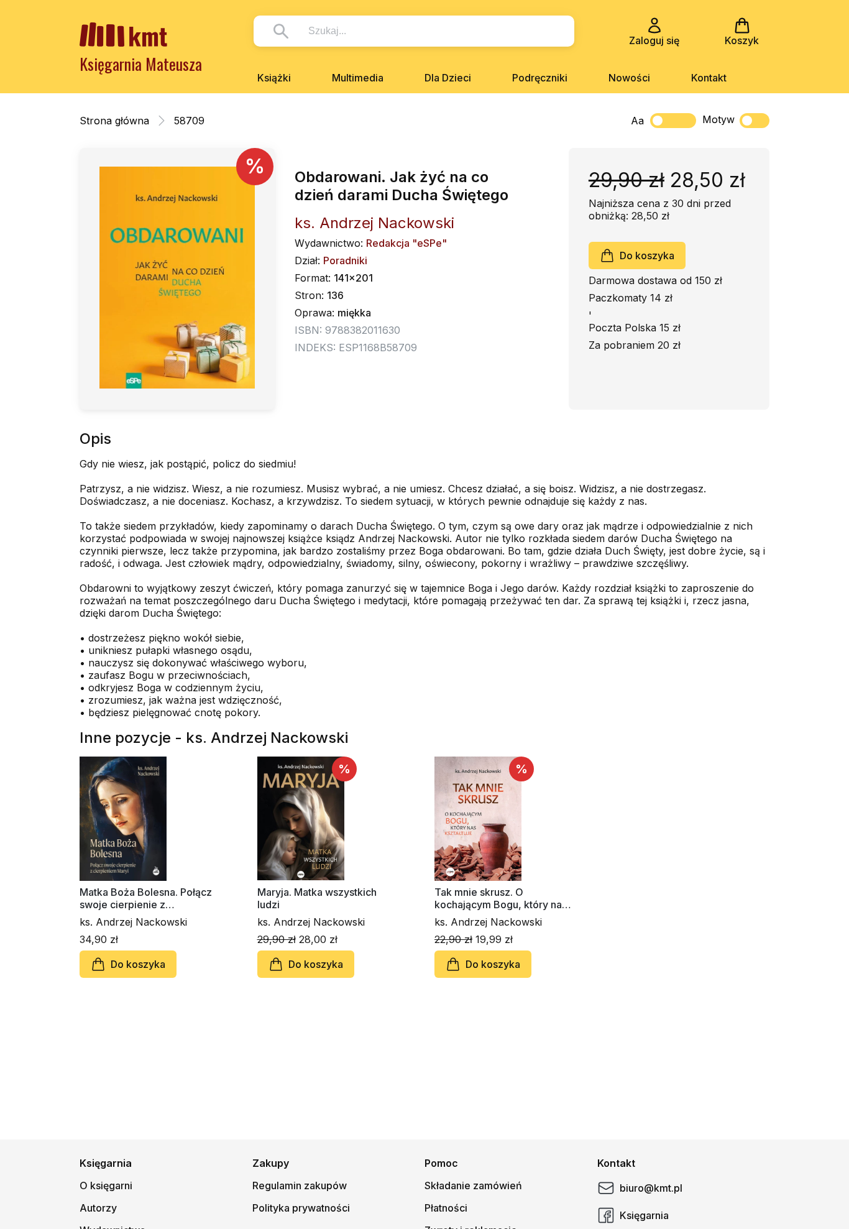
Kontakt (709, 77)
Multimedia (357, 77)
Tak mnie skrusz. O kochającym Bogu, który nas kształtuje (500, 898)
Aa (637, 120)
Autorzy (98, 1208)
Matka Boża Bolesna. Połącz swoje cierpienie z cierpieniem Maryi (146, 898)
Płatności (445, 1208)
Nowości (629, 77)
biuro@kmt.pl (651, 1188)
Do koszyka (647, 255)
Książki (274, 77)
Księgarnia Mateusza (141, 64)
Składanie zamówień (473, 1185)
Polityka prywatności (301, 1208)
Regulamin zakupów (299, 1185)
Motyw (718, 119)
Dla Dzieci (447, 77)
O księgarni (106, 1185)
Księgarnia (644, 1215)
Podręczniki (539, 77)
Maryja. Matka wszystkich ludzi (317, 898)
